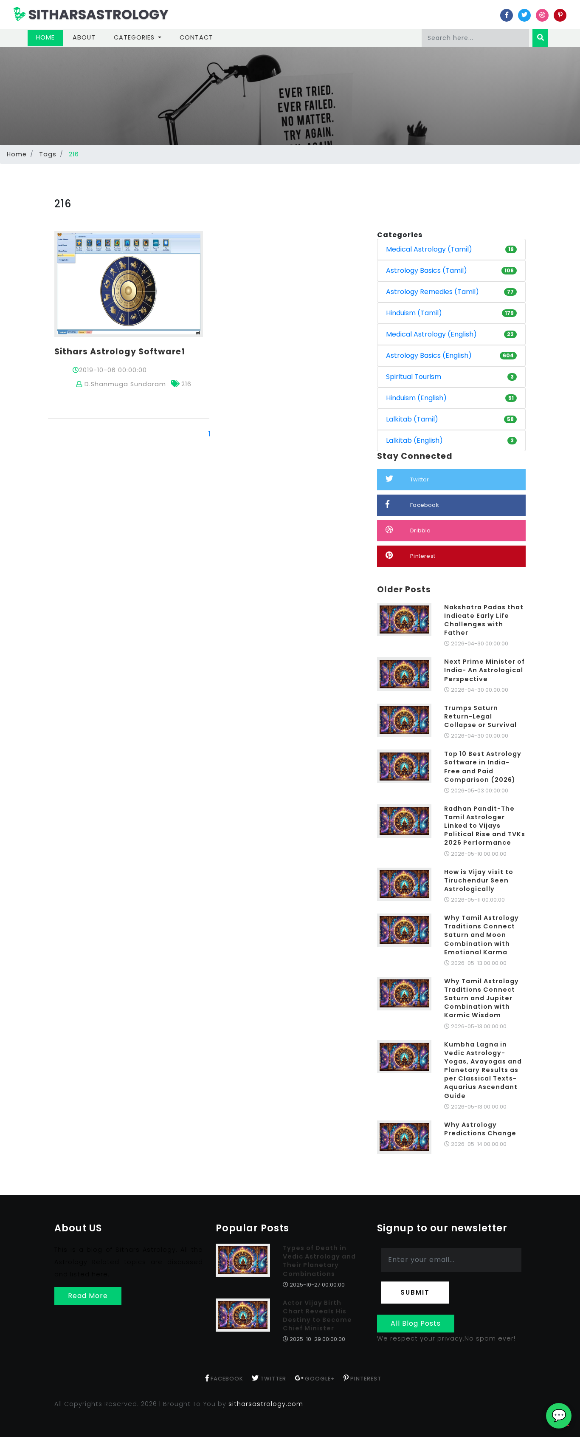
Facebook (424, 505)
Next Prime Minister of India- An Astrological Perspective (484, 670)
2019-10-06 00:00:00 (113, 370)
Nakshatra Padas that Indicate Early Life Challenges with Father (484, 620)
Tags (47, 154)
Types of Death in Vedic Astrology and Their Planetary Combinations (319, 1261)
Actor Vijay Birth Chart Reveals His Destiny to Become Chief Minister (317, 1315)
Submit (415, 1292)
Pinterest (422, 556)
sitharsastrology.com (265, 1404)
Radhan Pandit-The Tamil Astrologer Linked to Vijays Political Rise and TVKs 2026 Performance (484, 825)
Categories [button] (135, 37)
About (84, 37)
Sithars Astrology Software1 (119, 351)
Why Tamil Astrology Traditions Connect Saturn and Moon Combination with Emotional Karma (481, 935)
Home (49, 37)
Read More (88, 1296)
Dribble (420, 530)
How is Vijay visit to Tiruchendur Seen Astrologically (478, 880)
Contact (196, 37)
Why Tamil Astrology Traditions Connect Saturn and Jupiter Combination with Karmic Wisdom (481, 998)
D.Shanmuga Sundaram (124, 384)
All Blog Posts (416, 1323)
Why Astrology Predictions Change (480, 1128)
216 (186, 384)
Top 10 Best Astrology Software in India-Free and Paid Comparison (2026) (482, 767)
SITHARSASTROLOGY (97, 14)
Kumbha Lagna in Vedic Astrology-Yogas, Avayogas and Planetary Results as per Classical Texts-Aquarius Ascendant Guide (483, 1070)
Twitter (419, 479)
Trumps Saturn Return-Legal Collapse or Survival (480, 716)
